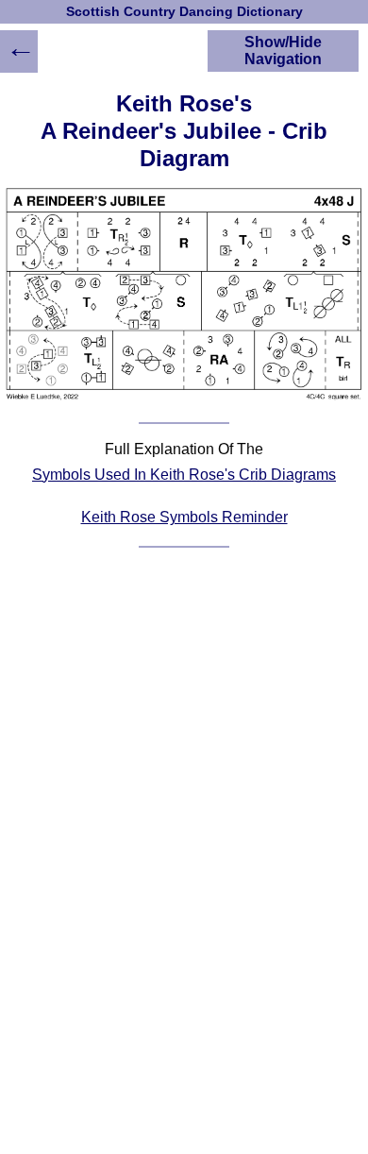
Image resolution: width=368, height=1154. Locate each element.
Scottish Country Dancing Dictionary (184, 12)
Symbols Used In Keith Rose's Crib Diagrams (184, 475)
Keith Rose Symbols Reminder (184, 517)
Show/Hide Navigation (283, 50)
